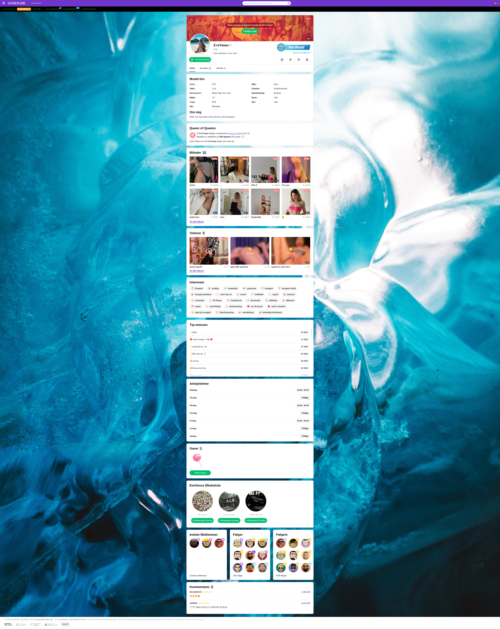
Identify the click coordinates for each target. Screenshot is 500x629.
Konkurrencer (69, 9)
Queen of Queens (236, 133)
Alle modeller (8, 9)
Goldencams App (89, 9)
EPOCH (64, 619)
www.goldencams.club (43, 619)
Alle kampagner (52, 9)
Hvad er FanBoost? (301, 53)
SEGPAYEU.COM (77, 619)
